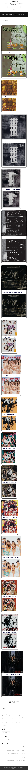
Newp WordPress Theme (11, 767)
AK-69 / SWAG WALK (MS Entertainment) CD (12, 674)
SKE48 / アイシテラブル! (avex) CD (9, 337)
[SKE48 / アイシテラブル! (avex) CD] (9, 327)
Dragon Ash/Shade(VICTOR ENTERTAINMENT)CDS (13, 746)
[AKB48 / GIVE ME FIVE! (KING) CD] (9, 405)
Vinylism (14, 1)
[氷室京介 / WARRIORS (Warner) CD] (9, 622)
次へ (17, 702)
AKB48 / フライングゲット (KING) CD (9, 517)
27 (9, 722)
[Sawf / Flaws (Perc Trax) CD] (9, 87)
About (24, 14)
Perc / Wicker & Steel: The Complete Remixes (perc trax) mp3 (13, 141)
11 (2, 719)
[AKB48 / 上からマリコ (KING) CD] (8, 439)
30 (19, 722)
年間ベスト (20, 14)
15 (16, 719)
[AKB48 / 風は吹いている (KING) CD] (9, 473)
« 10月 (3, 725)
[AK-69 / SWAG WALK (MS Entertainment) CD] (12, 662)
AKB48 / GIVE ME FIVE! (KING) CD (9, 414)
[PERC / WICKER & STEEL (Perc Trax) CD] (11, 178)
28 (12, 722)
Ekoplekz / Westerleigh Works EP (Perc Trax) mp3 (13, 237)
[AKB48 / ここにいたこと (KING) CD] (9, 587)
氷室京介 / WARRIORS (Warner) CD (9, 632)
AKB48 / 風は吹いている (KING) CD (9, 482)
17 (22, 719)
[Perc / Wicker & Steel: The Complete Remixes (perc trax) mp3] (14, 126)
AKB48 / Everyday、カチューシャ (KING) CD (11, 557)
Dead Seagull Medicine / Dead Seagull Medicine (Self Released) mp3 (13, 52)
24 (22, 721)
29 (16, 722)
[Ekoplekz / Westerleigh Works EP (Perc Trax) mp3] (14, 223)
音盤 (7, 14)
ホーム (3, 14)
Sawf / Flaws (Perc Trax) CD (9, 96)
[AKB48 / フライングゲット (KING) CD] (9, 508)
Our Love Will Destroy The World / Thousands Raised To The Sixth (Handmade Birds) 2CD (13, 292)
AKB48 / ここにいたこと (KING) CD (9, 596)
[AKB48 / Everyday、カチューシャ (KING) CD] (11, 546)
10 (22, 718)
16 (19, 719)
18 (2, 721)
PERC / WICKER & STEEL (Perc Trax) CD (11, 189)
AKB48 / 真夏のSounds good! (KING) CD (11, 375)
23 (19, 721)
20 (9, 721)
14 (12, 719)
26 (6, 722)
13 (9, 719)
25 (2, 722)
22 (16, 721)
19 (6, 721)
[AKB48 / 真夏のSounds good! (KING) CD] (11, 364)
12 (6, 719)
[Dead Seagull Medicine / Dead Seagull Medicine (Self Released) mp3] (14, 37)
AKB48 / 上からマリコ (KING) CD (8, 448)
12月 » (6, 725)
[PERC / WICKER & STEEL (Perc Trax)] (11, 199)
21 (12, 721)
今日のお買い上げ (12, 14)
